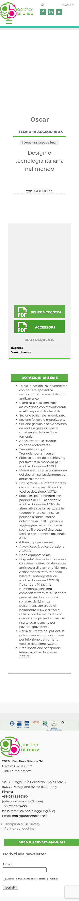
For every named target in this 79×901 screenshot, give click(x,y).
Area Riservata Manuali (41, 842)
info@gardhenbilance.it (30, 816)
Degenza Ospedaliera (39, 142)
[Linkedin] (51, 12)
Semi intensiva (21, 352)
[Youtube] (59, 12)
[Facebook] (43, 12)
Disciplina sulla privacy (22, 824)
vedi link (54, 879)
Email (7, 864)
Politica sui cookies (19, 828)
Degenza (17, 347)
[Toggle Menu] (9, 22)
